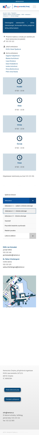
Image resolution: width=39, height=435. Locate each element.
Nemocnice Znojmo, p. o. (12, 432)
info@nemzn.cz (8, 413)
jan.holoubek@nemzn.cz (11, 255)
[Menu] (33, 6)
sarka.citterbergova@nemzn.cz (13, 267)
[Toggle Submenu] (32, 200)
